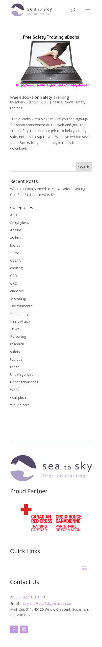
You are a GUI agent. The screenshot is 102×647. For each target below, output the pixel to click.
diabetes (17, 291)
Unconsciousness (24, 382)
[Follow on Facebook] (14, 629)
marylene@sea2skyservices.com (46, 603)
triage (14, 367)
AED (13, 215)
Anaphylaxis (19, 222)
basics (57, 102)
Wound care (19, 405)
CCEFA (15, 260)
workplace (18, 397)
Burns (15, 253)
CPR (13, 275)
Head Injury (19, 313)
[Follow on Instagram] (24, 629)
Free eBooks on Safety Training (39, 97)
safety (80, 102)
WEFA (15, 389)
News (69, 102)
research (17, 344)
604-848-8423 (34, 597)
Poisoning (18, 336)
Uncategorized (21, 374)
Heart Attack (20, 321)
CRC (13, 283)
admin (20, 102)
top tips (16, 108)
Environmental (21, 306)
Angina (15, 230)
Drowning (18, 298)
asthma (16, 237)
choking (16, 268)
